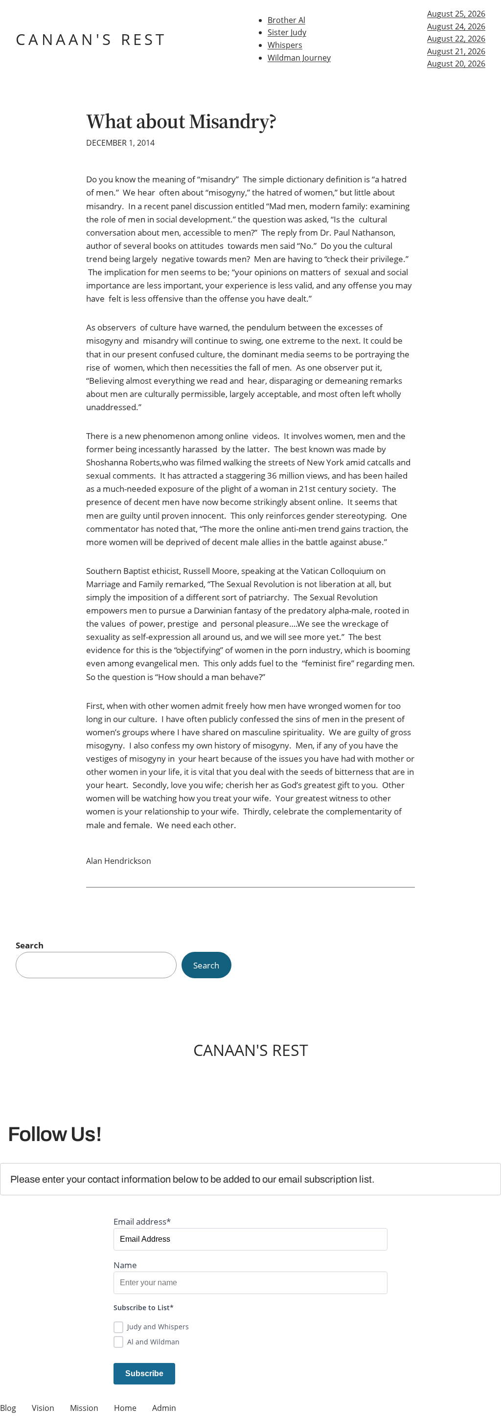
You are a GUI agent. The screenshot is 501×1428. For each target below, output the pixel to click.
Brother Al (286, 20)
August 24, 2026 (456, 26)
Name (125, 1265)
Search (30, 945)
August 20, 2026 (456, 63)
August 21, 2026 (456, 51)
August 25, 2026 (456, 13)
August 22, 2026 (456, 38)
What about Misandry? (181, 121)
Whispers (285, 45)
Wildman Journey (299, 57)
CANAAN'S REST (91, 38)
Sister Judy (287, 32)
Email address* (142, 1221)
